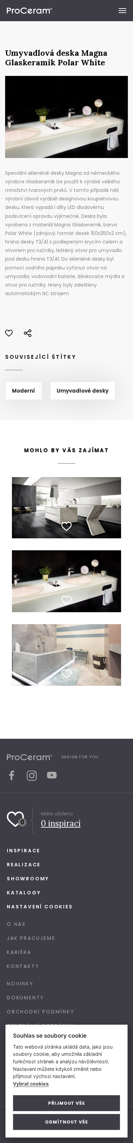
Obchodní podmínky (41, 1011)
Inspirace (23, 850)
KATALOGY (24, 892)
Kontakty (23, 966)
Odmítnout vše (66, 1122)
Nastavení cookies (40, 906)
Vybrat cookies (31, 1084)
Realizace (24, 864)
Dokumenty (25, 997)
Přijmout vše (66, 1103)
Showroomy (28, 878)
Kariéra (19, 952)
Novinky (20, 983)
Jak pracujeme (31, 938)
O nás (16, 924)
